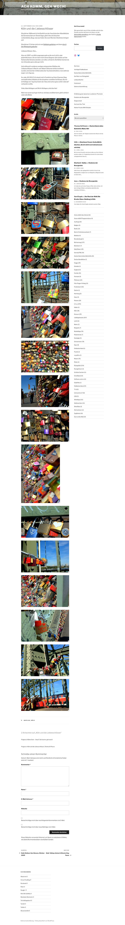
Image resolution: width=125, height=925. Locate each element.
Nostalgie (77, 338)
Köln (33, 720)
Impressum (77, 83)
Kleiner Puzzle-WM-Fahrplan (82, 107)
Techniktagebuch (26, 900)
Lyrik (75, 321)
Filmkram (77, 280)
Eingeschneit (78, 101)
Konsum (76, 314)
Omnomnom (78, 341)
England (76, 269)
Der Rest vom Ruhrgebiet (81, 76)
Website (24, 809)
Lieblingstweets (78, 317)
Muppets (76, 328)
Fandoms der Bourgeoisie (81, 97)
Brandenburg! (78, 239)
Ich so (76, 304)
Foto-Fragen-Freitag (80, 283)
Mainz (76, 324)
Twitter (23, 907)
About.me (23, 876)
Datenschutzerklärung (80, 86)
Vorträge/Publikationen (81, 69)
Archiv (76, 114)
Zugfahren (77, 413)
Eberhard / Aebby (80, 163)
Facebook (23, 883)
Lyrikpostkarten (78, 79)
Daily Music (77, 249)
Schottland (77, 376)
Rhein (76, 362)
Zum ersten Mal (78, 416)
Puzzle (76, 352)
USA (75, 396)
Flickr (22, 886)
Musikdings (77, 331)
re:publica (77, 355)
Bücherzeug (77, 242)
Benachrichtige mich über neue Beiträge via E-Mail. (38, 827)
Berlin (76, 228)
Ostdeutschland (78, 348)
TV (75, 389)
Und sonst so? (78, 393)
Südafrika (77, 382)
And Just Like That (79, 104)
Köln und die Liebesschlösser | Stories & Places (41, 746)
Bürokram (77, 246)
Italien (76, 307)
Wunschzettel (25, 910)
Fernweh (76, 276)
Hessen (76, 300)
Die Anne (76, 66)
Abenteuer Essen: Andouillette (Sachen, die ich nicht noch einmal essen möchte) (88, 144)
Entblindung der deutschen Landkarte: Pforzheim (88, 94)
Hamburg (77, 293)
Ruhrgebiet (77, 365)
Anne (41, 26)
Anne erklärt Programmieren (82, 218)
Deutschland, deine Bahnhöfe (82, 73)
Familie (76, 273)
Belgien (76, 225)
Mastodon (24, 897)
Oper (75, 345)
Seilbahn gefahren (49, 44)
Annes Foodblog (25, 880)
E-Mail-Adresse (27, 799)
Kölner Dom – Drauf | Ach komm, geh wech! (40, 739)
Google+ (23, 890)
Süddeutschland (79, 386)
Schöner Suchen (79, 372)
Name (23, 789)
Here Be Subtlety (25, 893)
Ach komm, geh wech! (43, 6)
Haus (75, 297)
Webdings (77, 399)
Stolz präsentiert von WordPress (44, 921)
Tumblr (23, 904)
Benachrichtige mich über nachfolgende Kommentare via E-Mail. (43, 820)
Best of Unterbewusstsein (81, 232)
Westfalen (77, 406)
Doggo (76, 263)
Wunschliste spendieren (81, 34)
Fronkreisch (77, 287)
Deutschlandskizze (79, 259)
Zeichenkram (78, 410)
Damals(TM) (77, 252)
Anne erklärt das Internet (81, 215)
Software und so (79, 379)
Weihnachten (78, 403)
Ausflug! (27, 720)
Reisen (76, 358)
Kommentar (26, 764)
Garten (76, 290)
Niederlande (77, 334)
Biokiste (76, 235)
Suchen (76, 44)
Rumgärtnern (78, 369)
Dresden (76, 266)
